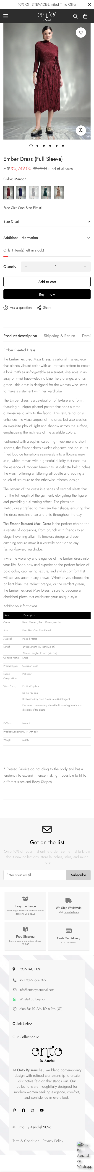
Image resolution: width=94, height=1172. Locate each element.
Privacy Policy (53, 1140)
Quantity (9, 266)
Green (46, 192)
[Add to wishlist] (81, 32)
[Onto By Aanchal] (47, 16)
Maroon (8, 192)
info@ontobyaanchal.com (37, 989)
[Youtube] (42, 1110)
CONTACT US (28, 969)
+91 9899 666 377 (33, 980)
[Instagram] (32, 1110)
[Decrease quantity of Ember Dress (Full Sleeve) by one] (26, 267)
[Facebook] (23, 1110)
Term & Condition (26, 1140)
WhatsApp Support (32, 999)
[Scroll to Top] (85, 1147)
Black (34, 192)
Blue (21, 192)
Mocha (59, 192)
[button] (85, 16)
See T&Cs (30, 914)
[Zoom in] (81, 130)
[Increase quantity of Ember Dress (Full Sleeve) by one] (85, 267)
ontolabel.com (71, 912)
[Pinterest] (14, 1110)
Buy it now (47, 294)
